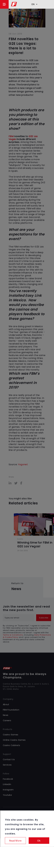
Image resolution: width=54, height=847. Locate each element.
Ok (39, 840)
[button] (4, 4)
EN (33, 4)
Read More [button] (15, 840)
